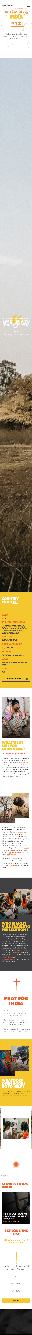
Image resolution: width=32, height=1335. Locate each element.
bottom (16, 51)
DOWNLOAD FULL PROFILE (14, 679)
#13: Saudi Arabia (19, 1241)
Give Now (16, 1301)
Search (22, 5)
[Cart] (25, 6)
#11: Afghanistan (12, 1240)
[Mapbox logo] (4, 1176)
